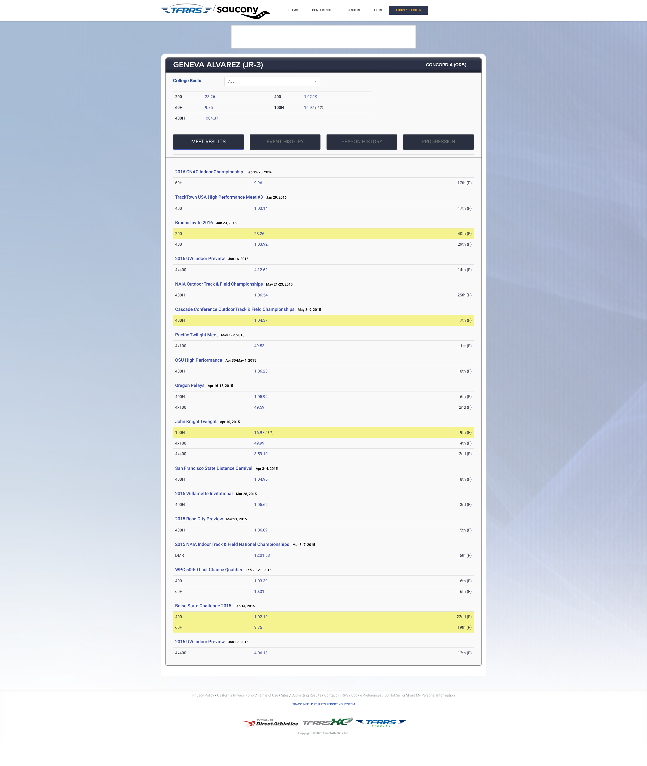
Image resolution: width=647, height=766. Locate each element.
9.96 (258, 182)
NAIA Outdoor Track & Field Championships (219, 284)
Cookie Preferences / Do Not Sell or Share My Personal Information (403, 695)
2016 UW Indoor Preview (200, 258)
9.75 (209, 107)
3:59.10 (261, 453)
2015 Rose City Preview (199, 518)
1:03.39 (261, 580)
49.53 (259, 345)
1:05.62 (261, 504)
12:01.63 (262, 555)
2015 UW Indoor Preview (200, 641)
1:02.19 (310, 96)
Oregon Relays (189, 385)
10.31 (259, 591)
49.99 (259, 443)
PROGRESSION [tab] (438, 141)
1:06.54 (261, 295)
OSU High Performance (198, 360)
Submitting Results (306, 695)
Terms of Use (268, 695)
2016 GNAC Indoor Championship (209, 171)
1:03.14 (261, 208)
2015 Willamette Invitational (204, 493)
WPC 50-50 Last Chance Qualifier (208, 569)
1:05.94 (261, 396)
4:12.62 (261, 269)
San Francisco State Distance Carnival (213, 468)
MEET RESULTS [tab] (208, 141)
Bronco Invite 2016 (194, 222)
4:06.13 (261, 653)
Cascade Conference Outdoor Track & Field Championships (234, 309)
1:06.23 (261, 371)
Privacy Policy (203, 695)
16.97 (309, 107)
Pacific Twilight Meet (196, 334)
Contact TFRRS (336, 695)
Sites (285, 695)
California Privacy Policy (236, 695)
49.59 (259, 407)
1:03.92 (261, 244)
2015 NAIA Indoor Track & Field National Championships (232, 544)
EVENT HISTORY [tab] (285, 141)
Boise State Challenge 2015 (203, 605)
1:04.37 (211, 118)
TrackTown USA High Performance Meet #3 (219, 197)
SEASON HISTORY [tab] (361, 141)
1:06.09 (261, 530)
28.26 (210, 96)
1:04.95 (261, 479)
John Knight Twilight (196, 421)
